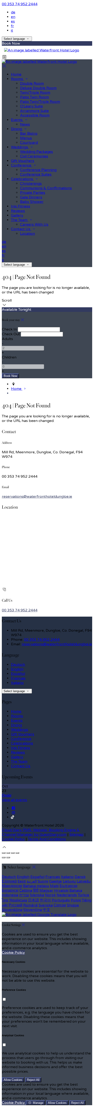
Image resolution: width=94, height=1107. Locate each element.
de (13, 12)
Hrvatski (61, 890)
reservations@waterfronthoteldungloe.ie (37, 496)
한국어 (45, 900)
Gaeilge (55, 881)
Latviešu (84, 881)
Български (68, 886)
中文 (46, 910)
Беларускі (10, 890)
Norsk (50, 895)
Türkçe (83, 895)
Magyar (46, 890)
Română (30, 905)
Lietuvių (69, 881)
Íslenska (37, 895)
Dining (16, 725)
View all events (14, 800)
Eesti (22, 881)
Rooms (17, 716)
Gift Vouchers (22, 734)
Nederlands (67, 895)
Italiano (17, 683)
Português (61, 900)
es (13, 21)
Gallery (17, 757)
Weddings (19, 729)
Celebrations (22, 743)
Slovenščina (12, 910)
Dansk (80, 877)
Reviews (18, 752)
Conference (21, 738)
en (13, 17)
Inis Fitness (20, 748)
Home (16, 711)
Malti (54, 886)
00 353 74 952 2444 (19, 4)
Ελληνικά (9, 881)
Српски (60, 905)
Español (18, 673)
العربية (32, 881)
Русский (15, 905)
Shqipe (73, 905)
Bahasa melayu (36, 886)
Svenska (46, 905)
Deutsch (18, 664)
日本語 (33, 900)
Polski (76, 900)
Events (17, 720)
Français (18, 678)
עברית (24, 895)
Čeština (25, 890)
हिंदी (36, 890)
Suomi (43, 881)
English (17, 669)
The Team (19, 761)
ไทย (5, 900)
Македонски (12, 886)
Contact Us (20, 766)
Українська (18, 900)
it (12, 30)
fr (12, 26)
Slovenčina (32, 910)
